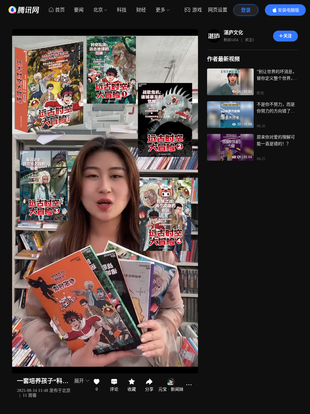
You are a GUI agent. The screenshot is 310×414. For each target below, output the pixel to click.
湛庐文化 (233, 32)
